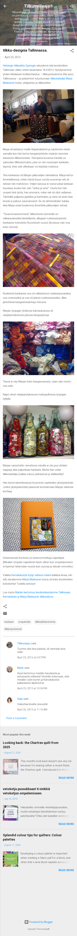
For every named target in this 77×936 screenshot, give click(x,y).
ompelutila (24, 621)
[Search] (72, 7)
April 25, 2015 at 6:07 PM (31, 657)
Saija (20, 698)
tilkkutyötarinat (13, 629)
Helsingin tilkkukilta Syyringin (19, 65)
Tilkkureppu (23, 643)
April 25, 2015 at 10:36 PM (32, 688)
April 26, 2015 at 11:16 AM (32, 709)
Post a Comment (16, 718)
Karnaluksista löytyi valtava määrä (31, 575)
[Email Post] (5, 614)
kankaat (9, 621)
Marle (20, 667)
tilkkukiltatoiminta (45, 621)
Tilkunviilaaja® (38, 6)
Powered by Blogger (41, 922)
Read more (66, 777)
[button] (72, 51)
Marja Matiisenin (31, 579)
